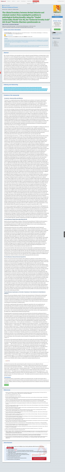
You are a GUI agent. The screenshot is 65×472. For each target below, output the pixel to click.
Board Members (23, 1)
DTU (30, 90)
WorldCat (27, 90)
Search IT (33, 87)
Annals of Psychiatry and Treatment (11, 7)
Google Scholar (38, 87)
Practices (8, 1)
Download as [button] (57, 16)
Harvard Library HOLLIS (22, 87)
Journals (18, 1)
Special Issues (29, 1)
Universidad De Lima (21, 90)
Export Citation (6, 87)
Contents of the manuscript (55, 42)
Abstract (55, 41)
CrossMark (12, 87)
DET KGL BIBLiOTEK (7, 90)
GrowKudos (29, 87)
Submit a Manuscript (36, 1)
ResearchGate (40, 90)
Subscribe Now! (57, 29)
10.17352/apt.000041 (9, 35)
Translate (33, 3)
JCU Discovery (14, 90)
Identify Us (13, 1)
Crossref (45, 90)
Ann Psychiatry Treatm (61, 1)
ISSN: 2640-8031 (6, 5)
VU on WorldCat (34, 90)
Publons (16, 87)
